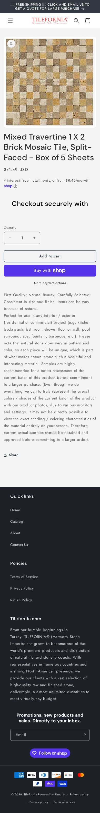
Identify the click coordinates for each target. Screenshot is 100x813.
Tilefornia (30, 794)
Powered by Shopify (51, 794)
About (15, 532)
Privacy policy (38, 802)
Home (15, 509)
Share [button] (13, 454)
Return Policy (21, 600)
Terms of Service (24, 576)
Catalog (16, 521)
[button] (10, 20)
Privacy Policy (22, 588)
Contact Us (19, 544)
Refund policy (79, 794)
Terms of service (65, 802)
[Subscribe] (83, 735)
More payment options (50, 283)
